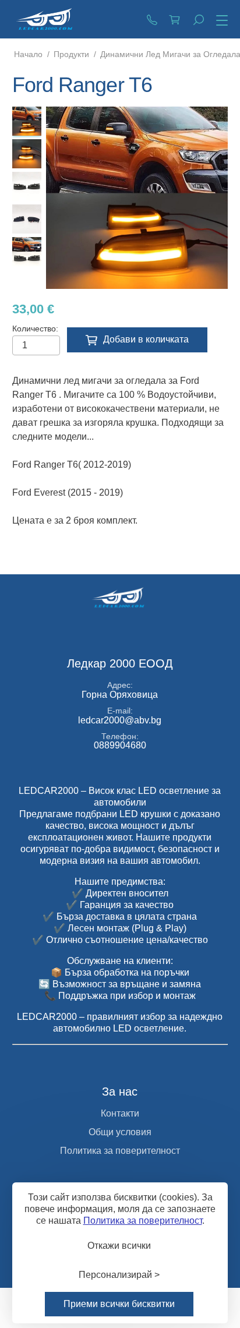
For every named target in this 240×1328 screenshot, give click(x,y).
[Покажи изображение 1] (26, 121)
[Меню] (219, 21)
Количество (34, 328)
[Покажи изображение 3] (26, 186)
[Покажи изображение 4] (26, 219)
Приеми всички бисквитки (119, 1304)
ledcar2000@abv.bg (119, 720)
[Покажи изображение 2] (26, 153)
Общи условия (120, 1132)
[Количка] (175, 19)
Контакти (120, 1113)
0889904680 (152, 19)
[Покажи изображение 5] (26, 251)
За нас (119, 1091)
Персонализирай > (119, 1275)
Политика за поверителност (120, 1151)
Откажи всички (119, 1246)
